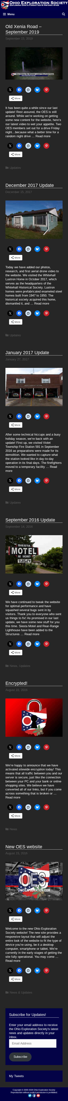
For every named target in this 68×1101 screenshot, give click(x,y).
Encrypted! (16, 683)
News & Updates (21, 992)
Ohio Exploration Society (44, 1090)
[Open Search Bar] (63, 14)
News (13, 666)
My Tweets (16, 1076)
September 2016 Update (30, 519)
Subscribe (20, 1056)
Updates (15, 168)
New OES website (23, 846)
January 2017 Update (27, 352)
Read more (43, 136)
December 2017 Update (29, 185)
